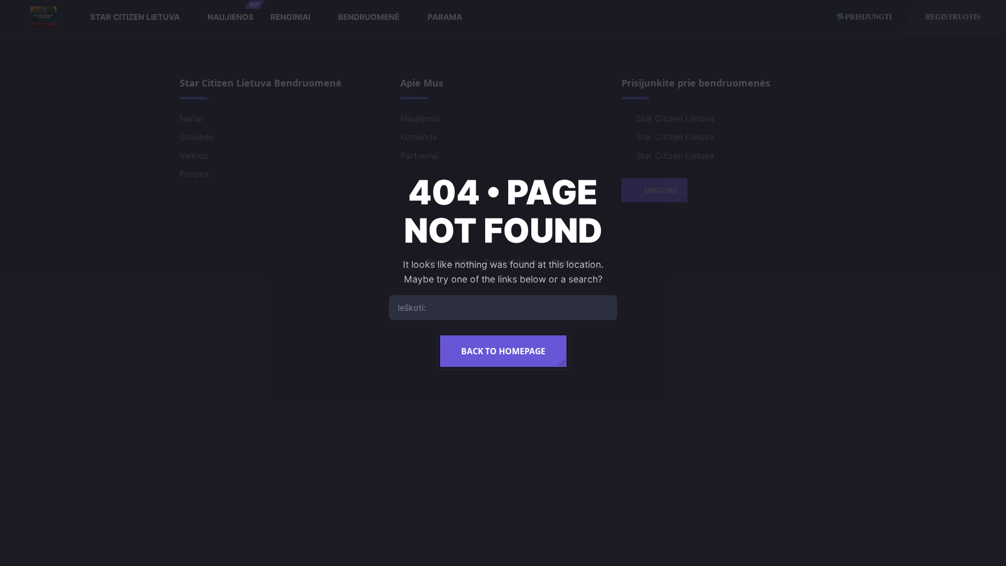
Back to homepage (503, 351)
